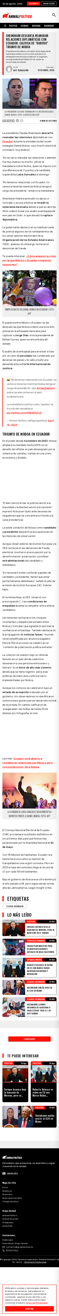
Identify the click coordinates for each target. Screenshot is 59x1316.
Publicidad (7, 1240)
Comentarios (29, 1038)
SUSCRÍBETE (33, 3)
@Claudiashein (45, 388)
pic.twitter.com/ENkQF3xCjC (24, 412)
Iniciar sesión (49, 3)
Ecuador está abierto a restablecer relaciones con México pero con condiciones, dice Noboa (27, 763)
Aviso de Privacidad (36, 1302)
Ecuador (7, 141)
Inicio (5, 1187)
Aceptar (29, 1308)
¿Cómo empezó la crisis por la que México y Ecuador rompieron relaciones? (29, 260)
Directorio (7, 1194)
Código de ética (10, 1201)
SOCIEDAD (36, 25)
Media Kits (12, 1173)
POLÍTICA (13, 25)
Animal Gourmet (10, 1219)
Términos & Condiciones (35, 1262)
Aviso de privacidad (12, 1198)
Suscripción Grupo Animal (15, 1243)
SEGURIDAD (49, 25)
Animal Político (9, 1215)
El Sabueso (7, 1222)
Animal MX (7, 1226)
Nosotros (7, 1191)
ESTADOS (24, 25)
